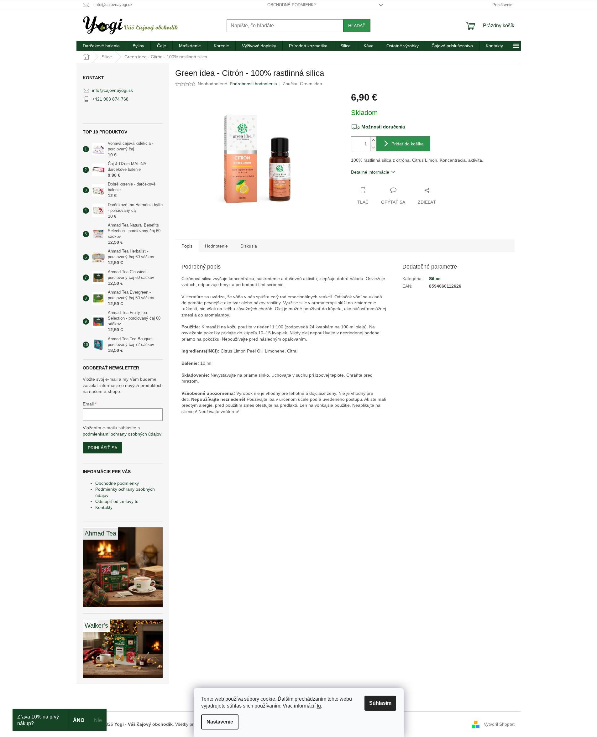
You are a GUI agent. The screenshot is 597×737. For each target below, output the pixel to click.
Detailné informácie (370, 172)
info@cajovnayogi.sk (112, 90)
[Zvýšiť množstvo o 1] (373, 140)
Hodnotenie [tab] (216, 245)
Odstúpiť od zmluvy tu (117, 501)
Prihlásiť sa (102, 447)
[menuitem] (101, 46)
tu (319, 705)
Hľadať (356, 25)
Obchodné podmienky (292, 5)
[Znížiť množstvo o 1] (373, 147)
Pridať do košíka (407, 143)
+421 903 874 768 (110, 99)
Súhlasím (380, 703)
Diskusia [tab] (248, 245)
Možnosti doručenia (383, 126)
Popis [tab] (186, 245)
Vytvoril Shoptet (499, 723)
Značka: (302, 83)
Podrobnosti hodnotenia (253, 83)
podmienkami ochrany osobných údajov (122, 433)
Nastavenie (220, 721)
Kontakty (104, 507)
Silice (435, 278)
